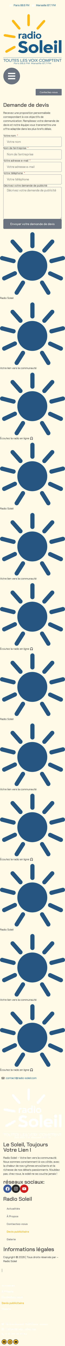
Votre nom (9, 135)
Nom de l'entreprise (15, 148)
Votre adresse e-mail (16, 160)
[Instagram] (16, 1189)
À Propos (12, 1216)
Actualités (13, 1208)
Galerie (11, 1239)
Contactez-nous (17, 1224)
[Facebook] (7, 1189)
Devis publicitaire (18, 1231)
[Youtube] (24, 1189)
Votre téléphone (13, 173)
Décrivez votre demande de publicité (25, 185)
